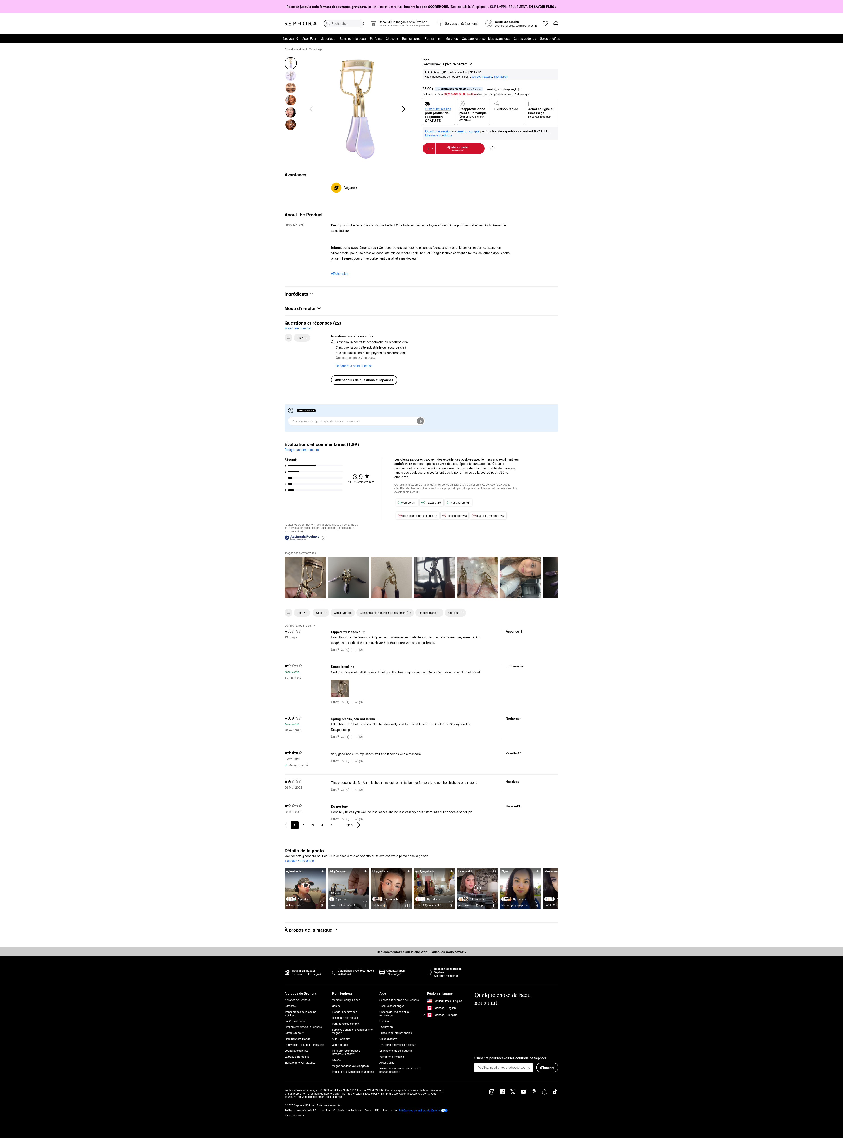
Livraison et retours (438, 135)
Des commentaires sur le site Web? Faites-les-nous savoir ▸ (421, 952)
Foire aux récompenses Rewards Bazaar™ (346, 1052)
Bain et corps (411, 38)
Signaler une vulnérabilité (300, 1062)
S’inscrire (547, 1067)
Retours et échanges (391, 1006)
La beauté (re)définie (297, 1056)
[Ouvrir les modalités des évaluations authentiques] (323, 537)
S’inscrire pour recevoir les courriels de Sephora (510, 1058)
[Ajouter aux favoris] (492, 148)
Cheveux (392, 38)
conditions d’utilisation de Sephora (340, 1110)
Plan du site (390, 1110)
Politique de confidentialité (300, 1110)
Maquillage (327, 38)
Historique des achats (345, 1017)
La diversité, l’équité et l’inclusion (304, 1044)
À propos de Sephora (297, 1000)
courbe (476, 76)
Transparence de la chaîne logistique (300, 1013)
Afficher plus (339, 273)
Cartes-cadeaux (525, 38)
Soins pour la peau (353, 38)
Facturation (386, 1027)
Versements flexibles (391, 1056)
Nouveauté (290, 38)
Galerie (336, 1006)
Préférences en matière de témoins (419, 1110)
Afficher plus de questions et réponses (364, 380)
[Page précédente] (286, 825)
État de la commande (344, 1011)
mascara (487, 76)
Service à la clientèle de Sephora (399, 1000)
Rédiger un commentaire (302, 449)
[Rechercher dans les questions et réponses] (288, 338)
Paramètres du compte (345, 1023)
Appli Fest (309, 38)
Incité (333, 892)
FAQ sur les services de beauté (397, 1044)
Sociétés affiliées (295, 1021)
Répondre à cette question (354, 365)
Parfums (376, 38)
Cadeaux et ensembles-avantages (486, 38)
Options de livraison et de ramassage (394, 1013)
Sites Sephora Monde (297, 1038)
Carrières (290, 1006)
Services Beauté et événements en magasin (352, 1031)
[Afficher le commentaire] (305, 577)
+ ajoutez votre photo (299, 861)
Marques (451, 38)
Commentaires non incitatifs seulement (383, 612)
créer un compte (468, 131)
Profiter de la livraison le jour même (353, 1071)
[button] (496, 89)
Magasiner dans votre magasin (350, 1066)
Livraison (384, 1021)
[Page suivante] (359, 825)
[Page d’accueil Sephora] (300, 23)
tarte (426, 60)
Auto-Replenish (341, 1038)
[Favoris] (545, 23)
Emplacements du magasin (395, 1050)
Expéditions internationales (395, 1033)
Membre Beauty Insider (346, 1000)
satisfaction (501, 76)
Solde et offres (550, 38)
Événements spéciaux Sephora (303, 1027)
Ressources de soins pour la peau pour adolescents (399, 1069)
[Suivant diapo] (403, 109)
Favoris (336, 1060)
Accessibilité (386, 1062)
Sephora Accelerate (296, 1050)
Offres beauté (340, 1044)
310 (350, 825)
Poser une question (298, 328)
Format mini (433, 38)
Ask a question (458, 72)
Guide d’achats (388, 1038)
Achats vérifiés (342, 612)
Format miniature (295, 49)
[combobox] (344, 23)
